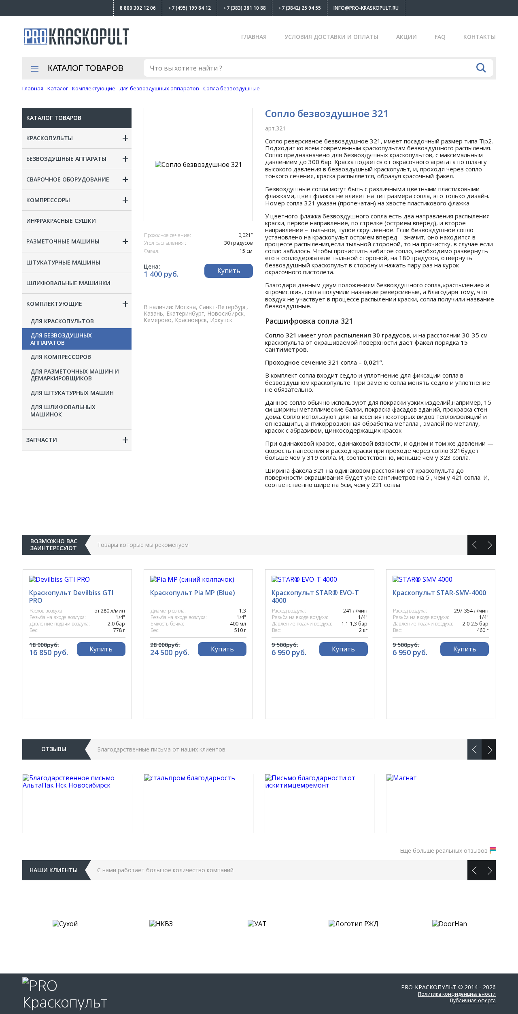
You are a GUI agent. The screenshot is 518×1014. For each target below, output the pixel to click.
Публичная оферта (473, 1000)
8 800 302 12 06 (138, 7)
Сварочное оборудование (67, 179)
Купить (228, 270)
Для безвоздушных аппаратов (61, 339)
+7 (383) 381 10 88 (244, 7)
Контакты (479, 37)
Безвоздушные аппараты (66, 158)
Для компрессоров (60, 357)
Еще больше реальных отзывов (444, 850)
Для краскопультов (62, 321)
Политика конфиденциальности (457, 994)
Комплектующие (54, 303)
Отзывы (53, 749)
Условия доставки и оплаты (331, 37)
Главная (254, 37)
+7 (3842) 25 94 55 (299, 7)
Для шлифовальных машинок (63, 410)
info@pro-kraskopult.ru (366, 7)
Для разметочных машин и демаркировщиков (74, 375)
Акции (406, 37)
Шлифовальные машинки (68, 283)
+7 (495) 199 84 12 (189, 7)
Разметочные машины (63, 241)
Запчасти (41, 440)
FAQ (440, 37)
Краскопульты (49, 138)
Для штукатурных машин (72, 393)
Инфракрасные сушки (61, 220)
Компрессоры (48, 200)
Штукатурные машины (63, 262)
